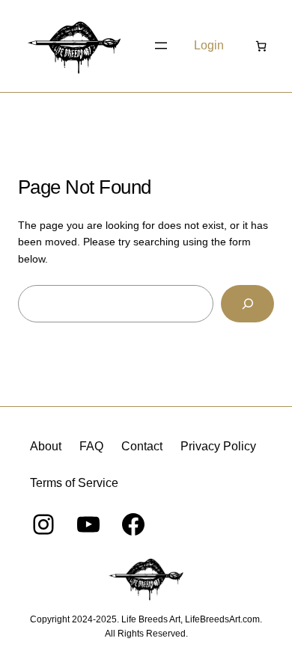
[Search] (247, 303)
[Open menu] (161, 46)
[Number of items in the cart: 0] (261, 46)
